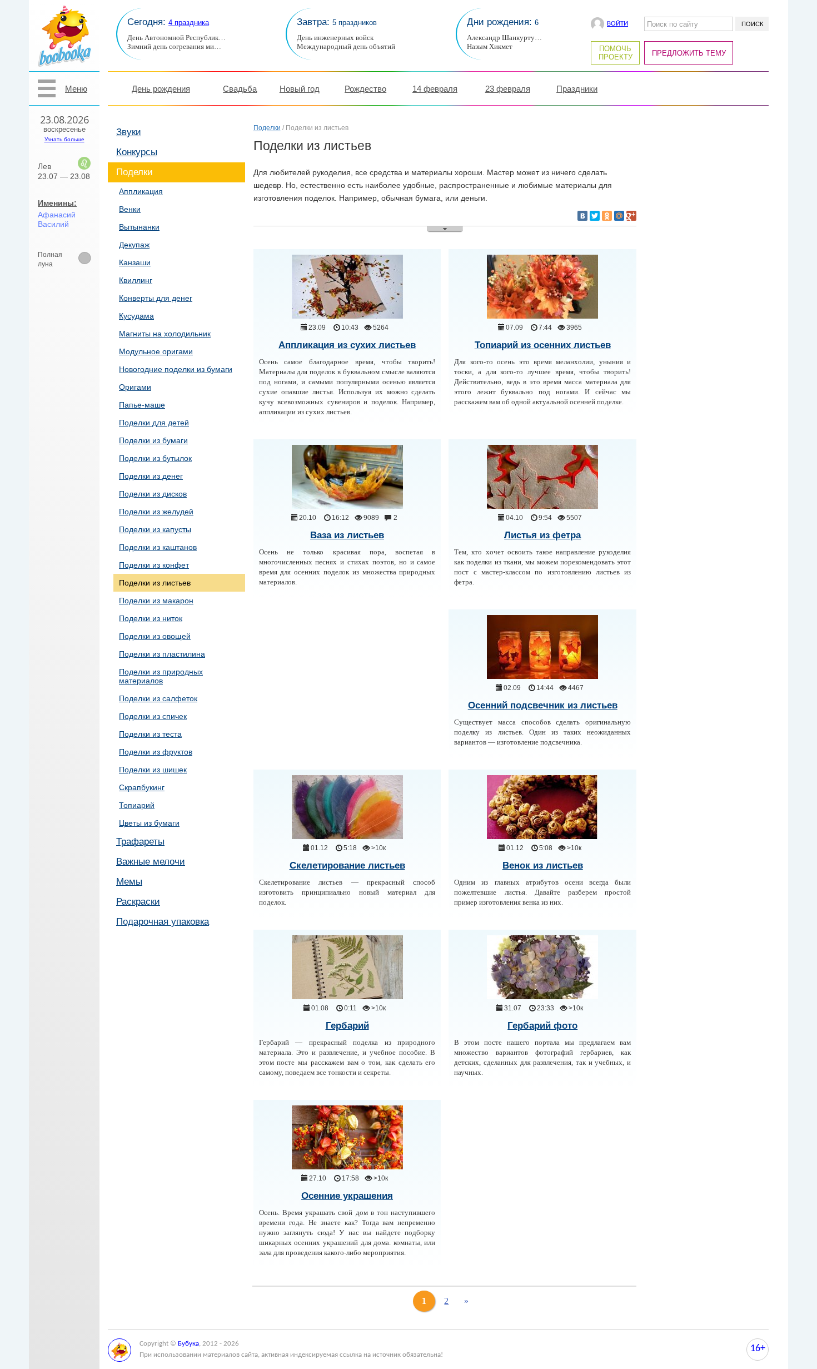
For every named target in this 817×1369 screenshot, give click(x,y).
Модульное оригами (156, 351)
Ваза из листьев (347, 535)
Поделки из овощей (155, 636)
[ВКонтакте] (582, 216)
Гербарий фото (542, 1025)
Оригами (135, 387)
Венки (130, 209)
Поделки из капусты (155, 529)
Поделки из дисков (153, 493)
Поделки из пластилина (162, 653)
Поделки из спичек (153, 716)
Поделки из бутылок (155, 458)
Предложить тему (689, 53)
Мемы (129, 881)
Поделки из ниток (150, 618)
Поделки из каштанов (158, 547)
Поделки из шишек (153, 769)
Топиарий (137, 805)
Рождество (365, 88)
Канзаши (135, 262)
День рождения (161, 88)
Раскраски (138, 901)
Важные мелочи (150, 861)
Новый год (300, 88)
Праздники (576, 88)
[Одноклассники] (607, 216)
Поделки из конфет (154, 565)
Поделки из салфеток (158, 698)
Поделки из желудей (156, 511)
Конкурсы (136, 152)
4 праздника (188, 22)
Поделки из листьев (155, 582)
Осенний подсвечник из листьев (542, 705)
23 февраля (507, 88)
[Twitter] (595, 216)
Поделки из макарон (156, 600)
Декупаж (134, 244)
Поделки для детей (154, 422)
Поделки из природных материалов (161, 676)
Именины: (57, 203)
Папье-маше (142, 404)
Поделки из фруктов (155, 751)
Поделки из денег (151, 476)
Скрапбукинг (142, 787)
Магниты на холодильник (165, 333)
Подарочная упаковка (162, 921)
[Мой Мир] (619, 216)
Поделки (134, 172)
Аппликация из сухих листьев (347, 345)
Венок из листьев (542, 865)
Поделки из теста (150, 734)
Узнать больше (64, 139)
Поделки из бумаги (153, 440)
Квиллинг (135, 280)
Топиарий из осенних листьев (543, 345)
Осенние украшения (347, 1196)
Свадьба (240, 88)
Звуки (128, 132)
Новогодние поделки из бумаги (175, 369)
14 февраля (434, 88)
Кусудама (136, 315)
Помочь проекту (615, 52)
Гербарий (347, 1025)
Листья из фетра (542, 535)
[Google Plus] (631, 216)
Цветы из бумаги (149, 823)
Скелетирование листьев (347, 865)
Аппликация (141, 191)
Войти (617, 23)
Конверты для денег (155, 298)
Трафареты (140, 841)
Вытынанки (139, 226)
